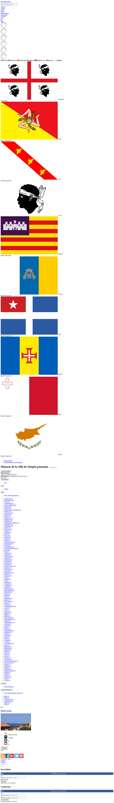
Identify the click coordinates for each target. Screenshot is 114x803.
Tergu (7, 603)
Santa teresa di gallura (11, 522)
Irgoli (6, 638)
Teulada (7, 579)
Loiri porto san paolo (11, 548)
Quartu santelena (10, 505)
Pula (6, 534)
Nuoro (7, 593)
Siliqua (7, 667)
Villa (6, 704)
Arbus (7, 531)
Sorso (7, 535)
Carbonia (7, 584)
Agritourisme (9, 701)
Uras (6, 678)
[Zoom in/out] (6, 764)
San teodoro (9, 500)
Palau (6, 596)
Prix (2, 486)
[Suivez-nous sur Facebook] (7, 757)
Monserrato (8, 592)
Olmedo (7, 595)
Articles (3, 8)
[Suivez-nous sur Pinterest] (21, 757)
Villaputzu (8, 559)
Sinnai (7, 550)
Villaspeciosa (9, 572)
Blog (2, 21)
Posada (7, 600)
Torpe (7, 516)
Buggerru (8, 563)
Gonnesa (7, 568)
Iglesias (7, 540)
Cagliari (7, 532)
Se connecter (12, 783)
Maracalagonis (9, 590)
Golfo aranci (8, 556)
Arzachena (8, 513)
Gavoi (7, 608)
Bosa (6, 551)
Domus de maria (9, 566)
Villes (2, 10)
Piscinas (7, 658)
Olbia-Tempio (9, 686)
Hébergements (5, 13)
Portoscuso (8, 598)
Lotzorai (7, 611)
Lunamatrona (9, 643)
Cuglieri (7, 587)
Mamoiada (8, 648)
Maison (7, 702)
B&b (6, 696)
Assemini (7, 625)
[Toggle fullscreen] (5, 764)
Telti (6, 577)
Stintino (7, 514)
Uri (6, 580)
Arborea (7, 624)
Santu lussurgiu (9, 619)
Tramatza (7, 677)
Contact (3, 762)
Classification (4, 479)
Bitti (6, 627)
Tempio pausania (10, 670)
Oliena (7, 651)
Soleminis (8, 669)
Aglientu (7, 553)
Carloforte (8, 524)
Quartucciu (8, 659)
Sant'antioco (8, 543)
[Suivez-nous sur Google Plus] (12, 757)
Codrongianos (9, 630)
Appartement (9, 699)
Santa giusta (8, 617)
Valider (6, 489)
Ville (2, 492)
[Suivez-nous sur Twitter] (17, 757)
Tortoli (7, 537)
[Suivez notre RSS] (3, 757)
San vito (7, 571)
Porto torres (8, 569)
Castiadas (8, 585)
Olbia (7, 502)
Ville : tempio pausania (11, 495)
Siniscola (8, 529)
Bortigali (7, 629)
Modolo (7, 616)
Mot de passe (4, 779)
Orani (6, 653)
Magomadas (8, 588)
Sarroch (7, 621)
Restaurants (4, 15)
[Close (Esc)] (1, 764)
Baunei (7, 539)
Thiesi (7, 674)
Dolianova (8, 632)
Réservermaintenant (4, 748)
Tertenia (7, 672)
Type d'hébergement (6, 690)
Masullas (7, 650)
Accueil (3, 7)
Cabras (7, 527)
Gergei (7, 633)
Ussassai (7, 604)
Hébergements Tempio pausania (13, 462)
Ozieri (7, 654)
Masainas (7, 613)
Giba (6, 609)
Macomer (8, 646)
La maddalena (9, 547)
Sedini (7, 664)
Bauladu (7, 582)
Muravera (8, 518)
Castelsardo (8, 503)
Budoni (7, 511)
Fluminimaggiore (10, 606)
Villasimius (8, 526)
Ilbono (7, 637)
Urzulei (7, 680)
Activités (3, 16)
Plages (2, 11)
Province (3, 683)
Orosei (7, 508)
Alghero (8, 498)
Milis (6, 614)
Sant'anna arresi (9, 542)
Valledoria (8, 519)
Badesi (7, 574)
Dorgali (7, 506)
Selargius (7, 666)
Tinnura (7, 675)
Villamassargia (9, 622)
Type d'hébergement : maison (13, 693)
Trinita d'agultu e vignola (12, 510)
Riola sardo (8, 601)
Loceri (7, 641)
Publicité (3, 760)
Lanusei (7, 640)
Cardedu (7, 555)
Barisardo (8, 561)
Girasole (7, 635)
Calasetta (7, 564)
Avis (2, 18)
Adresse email (5, 777)
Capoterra (8, 576)
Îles (2, 19)
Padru (7, 656)
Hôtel (6, 698)
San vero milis (9, 662)
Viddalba (8, 521)
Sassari (7, 545)
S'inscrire (14, 801)
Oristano (7, 558)
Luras (6, 645)
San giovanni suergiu (11, 661)
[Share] (3, 764)
